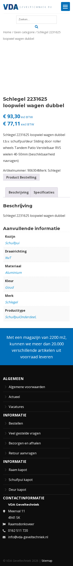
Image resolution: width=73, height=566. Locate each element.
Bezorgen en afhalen (25, 443)
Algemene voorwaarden (27, 387)
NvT (8, 258)
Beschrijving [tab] (19, 192)
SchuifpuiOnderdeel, (20, 317)
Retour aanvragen (22, 453)
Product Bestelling (21, 177)
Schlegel (54, 170)
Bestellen (16, 423)
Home (7, 32)
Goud (9, 287)
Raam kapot (18, 470)
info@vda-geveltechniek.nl (28, 537)
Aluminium (13, 272)
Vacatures (16, 406)
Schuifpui (12, 243)
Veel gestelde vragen (25, 433)
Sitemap (47, 561)
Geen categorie (24, 32)
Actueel (14, 397)
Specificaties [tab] (44, 192)
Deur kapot (17, 489)
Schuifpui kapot (21, 479)
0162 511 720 (18, 530)
